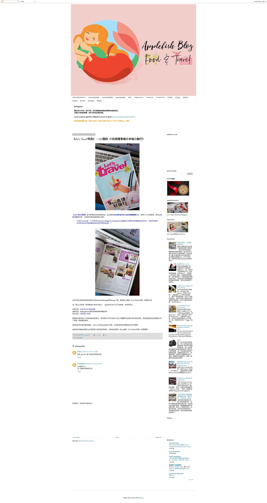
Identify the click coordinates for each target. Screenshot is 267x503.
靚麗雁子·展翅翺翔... (175, 465)
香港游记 (99, 101)
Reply (79, 357)
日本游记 (185, 97)
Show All (191, 479)
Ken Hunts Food (174, 443)
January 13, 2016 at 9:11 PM (93, 364)
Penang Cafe (149, 97)
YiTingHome (81, 364)
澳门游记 (82, 101)
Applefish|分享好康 (93, 97)
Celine (79, 352)
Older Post (159, 437)
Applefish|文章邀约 (107, 97)
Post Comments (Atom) (87, 441)
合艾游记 (177, 97)
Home (117, 437)
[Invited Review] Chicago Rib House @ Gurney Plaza (184, 327)
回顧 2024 (172, 475)
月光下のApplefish (175, 457)
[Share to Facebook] (104, 335)
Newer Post (76, 437)
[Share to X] (102, 335)
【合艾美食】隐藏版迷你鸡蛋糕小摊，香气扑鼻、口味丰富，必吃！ (184, 396)
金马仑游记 (91, 101)
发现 (178, 340)
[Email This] (98, 335)
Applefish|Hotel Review (79, 97)
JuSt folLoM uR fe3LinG (176, 474)
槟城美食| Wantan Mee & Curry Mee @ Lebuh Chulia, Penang (185, 363)
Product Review (160, 97)
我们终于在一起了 (183, 264)
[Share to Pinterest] (106, 335)
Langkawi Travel (138, 97)
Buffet (129, 97)
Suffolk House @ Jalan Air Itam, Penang (185, 287)
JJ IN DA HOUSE (174, 452)
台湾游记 (169, 97)
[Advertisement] (117, 421)
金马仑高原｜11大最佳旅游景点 (184, 243)
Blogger (141, 498)
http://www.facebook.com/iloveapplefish (123, 117)
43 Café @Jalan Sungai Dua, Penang (183, 306)
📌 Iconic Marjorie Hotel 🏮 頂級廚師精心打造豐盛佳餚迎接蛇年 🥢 (179, 467)
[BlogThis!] (100, 335)
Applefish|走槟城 (120, 97)
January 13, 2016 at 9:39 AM (90, 352)
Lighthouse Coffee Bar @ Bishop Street (184, 379)
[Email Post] (94, 335)
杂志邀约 (74, 101)
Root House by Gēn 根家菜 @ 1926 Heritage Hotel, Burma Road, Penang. (180, 445)
